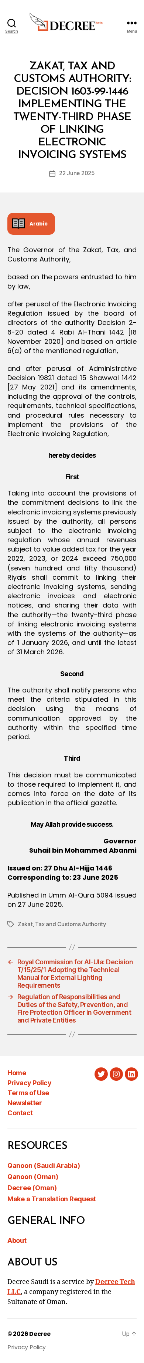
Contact (20, 1113)
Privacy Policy (29, 1083)
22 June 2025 (77, 173)
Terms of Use (28, 1093)
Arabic (39, 223)
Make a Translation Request (51, 1199)
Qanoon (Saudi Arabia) (43, 1165)
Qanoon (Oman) (32, 1177)
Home (16, 1073)
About (17, 1240)
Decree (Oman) (32, 1188)
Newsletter (24, 1103)
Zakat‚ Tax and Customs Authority (62, 924)
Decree (39, 1334)
